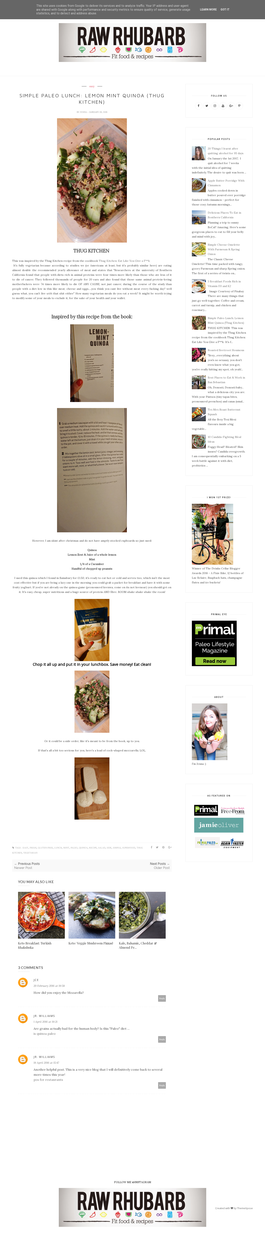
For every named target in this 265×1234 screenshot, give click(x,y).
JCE (36, 980)
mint (66, 847)
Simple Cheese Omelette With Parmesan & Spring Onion (224, 249)
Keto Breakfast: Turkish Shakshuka (34, 945)
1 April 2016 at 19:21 (45, 1021)
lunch (58, 847)
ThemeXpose (245, 1208)
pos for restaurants (48, 1080)
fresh (33, 847)
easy (91, 86)
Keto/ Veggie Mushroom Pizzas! (90, 943)
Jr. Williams (44, 1016)
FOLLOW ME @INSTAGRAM (132, 1182)
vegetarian (30, 852)
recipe (93, 847)
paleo (74, 847)
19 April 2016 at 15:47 (46, 1062)
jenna (84, 112)
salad (101, 847)
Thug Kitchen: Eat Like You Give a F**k (124, 261)
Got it (225, 9)
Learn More (208, 9)
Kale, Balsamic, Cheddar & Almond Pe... (138, 945)
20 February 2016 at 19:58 (49, 986)
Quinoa (83, 847)
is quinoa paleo (45, 1034)
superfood (128, 847)
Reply (162, 998)
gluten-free (45, 847)
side (109, 847)
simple (117, 847)
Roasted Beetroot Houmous (226, 350)
